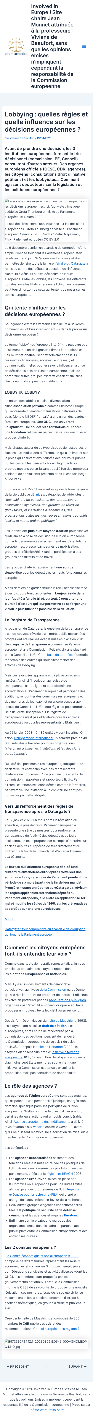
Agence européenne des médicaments (42, 1122)
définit (35, 494)
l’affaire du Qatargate (70, 263)
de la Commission (53, 990)
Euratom (70, 1215)
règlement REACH (59, 1174)
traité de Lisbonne (49, 1047)
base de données (60, 655)
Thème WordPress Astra (46, 1410)
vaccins (38, 1127)
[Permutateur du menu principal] (84, 46)
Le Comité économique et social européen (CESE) (42, 1256)
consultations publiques (67, 1000)
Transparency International (33, 738)
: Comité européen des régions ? (55, 1329)
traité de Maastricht (61, 1021)
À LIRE (10, 919)
